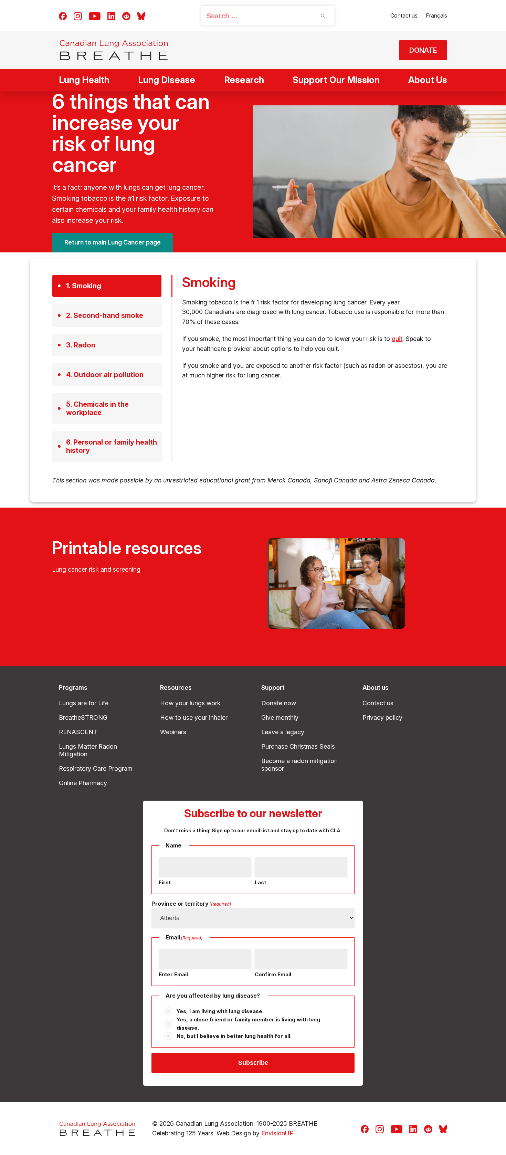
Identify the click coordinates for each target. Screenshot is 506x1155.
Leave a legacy (282, 732)
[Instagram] (78, 15)
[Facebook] (63, 15)
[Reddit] (126, 15)
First (165, 882)
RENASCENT (78, 732)
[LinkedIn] (111, 15)
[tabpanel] (318, 327)
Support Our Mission (336, 79)
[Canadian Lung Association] (114, 50)
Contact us (404, 15)
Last (260, 882)
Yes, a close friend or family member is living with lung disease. (248, 1023)
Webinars (173, 732)
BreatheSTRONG (83, 717)
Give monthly (279, 717)
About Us (427, 79)
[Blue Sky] (141, 15)
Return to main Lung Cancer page (112, 242)
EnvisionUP (277, 1133)
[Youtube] (95, 15)
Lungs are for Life (83, 703)
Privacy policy (382, 717)
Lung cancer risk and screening (96, 569)
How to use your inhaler (194, 717)
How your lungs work (190, 703)
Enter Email (173, 974)
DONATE (423, 50)
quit (397, 338)
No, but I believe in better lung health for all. (234, 1036)
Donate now (278, 703)
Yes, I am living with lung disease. (220, 1011)
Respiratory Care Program (96, 768)
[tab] (107, 285)
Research (244, 79)
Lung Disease (166, 79)
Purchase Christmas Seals (298, 746)
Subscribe (253, 1062)
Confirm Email (273, 974)
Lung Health (84, 79)
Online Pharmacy (83, 783)
